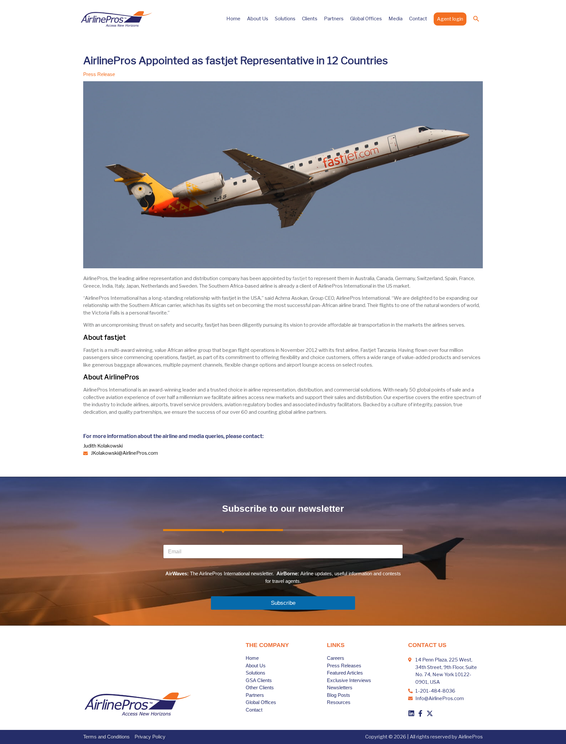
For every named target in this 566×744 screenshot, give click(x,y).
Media (395, 19)
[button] (476, 18)
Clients (309, 19)
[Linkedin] (411, 713)
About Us (257, 19)
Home (233, 19)
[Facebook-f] (420, 713)
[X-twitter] (429, 713)
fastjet (299, 278)
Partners (334, 19)
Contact (418, 19)
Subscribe (283, 603)
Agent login (450, 19)
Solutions (285, 19)
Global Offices (366, 19)
